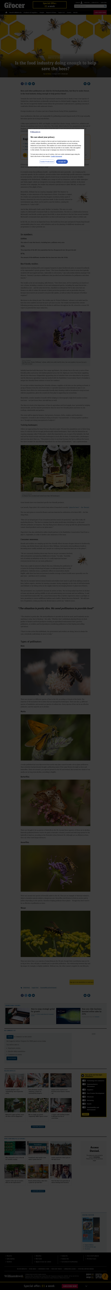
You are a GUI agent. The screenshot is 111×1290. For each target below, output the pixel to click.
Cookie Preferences (47, 162)
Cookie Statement (56, 156)
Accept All (62, 162)
